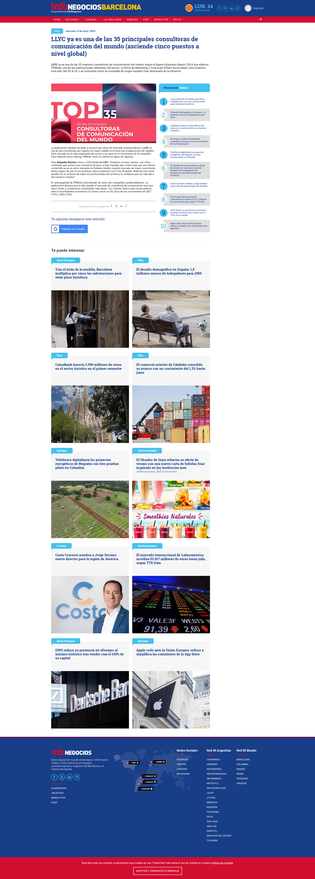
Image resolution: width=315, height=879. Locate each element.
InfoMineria (214, 778)
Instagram (183, 773)
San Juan (212, 821)
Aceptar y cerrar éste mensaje (157, 870)
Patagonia (213, 812)
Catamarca (213, 759)
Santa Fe (212, 831)
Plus (57, 31)
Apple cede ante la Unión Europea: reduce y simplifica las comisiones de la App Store (188, 226)
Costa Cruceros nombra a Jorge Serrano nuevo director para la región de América (188, 184)
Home (57, 19)
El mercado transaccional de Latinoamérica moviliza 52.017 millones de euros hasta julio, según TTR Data (188, 199)
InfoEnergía (214, 769)
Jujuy (210, 793)
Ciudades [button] (91, 19)
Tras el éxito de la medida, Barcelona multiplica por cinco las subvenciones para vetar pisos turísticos (187, 101)
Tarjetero (132, 19)
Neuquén (212, 807)
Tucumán (212, 840)
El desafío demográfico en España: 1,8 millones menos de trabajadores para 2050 (188, 114)
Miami (240, 773)
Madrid (241, 769)
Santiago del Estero (219, 835)
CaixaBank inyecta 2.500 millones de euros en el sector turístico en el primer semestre (188, 128)
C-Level (61, 545)
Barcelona (243, 759)
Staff (146, 19)
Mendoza (212, 802)
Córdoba (212, 764)
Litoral (211, 797)
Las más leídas (113, 19)
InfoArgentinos (147, 545)
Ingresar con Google (72, 228)
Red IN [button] (177, 19)
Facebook (182, 759)
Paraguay (242, 778)
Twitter (181, 764)
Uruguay (242, 783)
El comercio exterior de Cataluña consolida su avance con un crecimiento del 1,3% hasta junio (189, 141)
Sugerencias (58, 788)
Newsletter (161, 19)
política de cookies (222, 862)
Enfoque (62, 450)
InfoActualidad (147, 450)
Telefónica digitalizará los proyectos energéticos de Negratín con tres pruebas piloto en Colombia (187, 154)
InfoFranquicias (217, 773)
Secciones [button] (71, 19)
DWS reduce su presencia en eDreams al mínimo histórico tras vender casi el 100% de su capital (188, 212)
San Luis (211, 826)
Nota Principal (66, 260)
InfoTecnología (216, 788)
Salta (210, 816)
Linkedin (182, 769)
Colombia (242, 764)
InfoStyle (213, 783)
